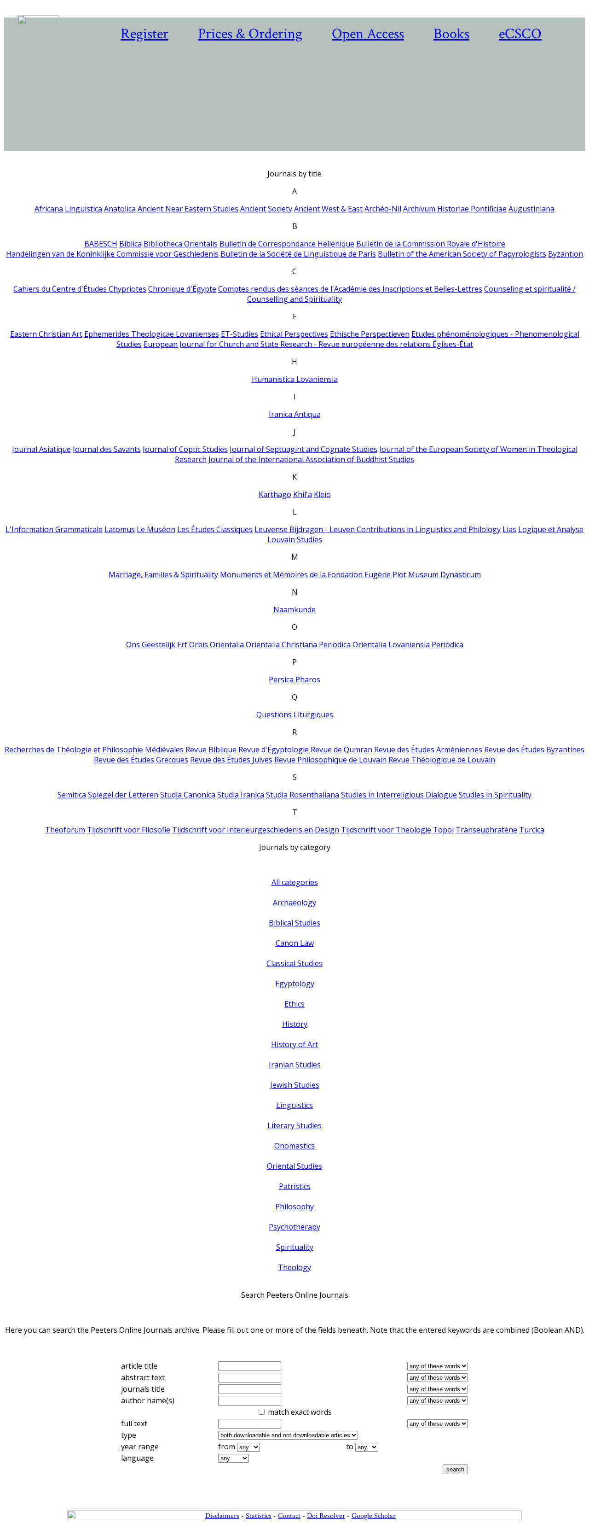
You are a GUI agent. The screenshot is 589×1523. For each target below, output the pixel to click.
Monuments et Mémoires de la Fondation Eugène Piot (313, 574)
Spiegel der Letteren (123, 795)
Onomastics (294, 1146)
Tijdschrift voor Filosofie (128, 830)
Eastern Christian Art (46, 334)
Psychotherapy (294, 1227)
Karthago (275, 494)
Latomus (119, 529)
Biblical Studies (294, 923)
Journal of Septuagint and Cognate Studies (303, 449)
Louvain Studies (294, 539)
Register (144, 33)
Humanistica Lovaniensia (295, 379)
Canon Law (295, 943)
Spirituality (294, 1247)
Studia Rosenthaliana (302, 795)
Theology (294, 1267)
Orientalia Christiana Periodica (298, 644)
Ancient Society (266, 209)
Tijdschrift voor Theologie (386, 830)
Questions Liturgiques (294, 714)
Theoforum (65, 830)
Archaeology (294, 902)
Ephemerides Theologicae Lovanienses (151, 334)
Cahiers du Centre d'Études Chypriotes (79, 289)
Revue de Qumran (341, 749)
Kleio (322, 494)
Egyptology (294, 983)
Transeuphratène (486, 830)
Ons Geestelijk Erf (156, 644)
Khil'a (302, 494)
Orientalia (227, 644)
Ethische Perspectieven (370, 334)
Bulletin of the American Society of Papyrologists (462, 254)
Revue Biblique (211, 749)
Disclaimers (222, 1516)
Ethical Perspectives (294, 334)
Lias (509, 529)
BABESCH (100, 244)
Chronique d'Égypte (182, 289)
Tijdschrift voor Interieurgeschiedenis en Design (255, 830)
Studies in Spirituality (495, 795)
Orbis (198, 644)
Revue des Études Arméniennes (428, 749)
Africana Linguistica (68, 209)
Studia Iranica (240, 795)
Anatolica (120, 209)
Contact (289, 1516)
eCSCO (520, 33)
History (294, 1024)
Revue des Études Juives (231, 760)
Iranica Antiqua (295, 414)
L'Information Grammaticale (54, 529)
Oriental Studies (294, 1166)
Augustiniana (531, 209)
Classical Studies (294, 963)
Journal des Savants (107, 449)
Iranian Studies (295, 1065)
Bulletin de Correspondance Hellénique (286, 244)
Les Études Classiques (215, 529)
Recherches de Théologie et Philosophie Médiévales (94, 749)
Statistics (258, 1516)
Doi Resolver (326, 1516)
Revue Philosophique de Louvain (330, 760)
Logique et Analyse (550, 529)
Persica (281, 679)
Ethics (294, 1004)
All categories (294, 882)
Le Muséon (156, 529)
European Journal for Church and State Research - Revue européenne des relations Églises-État (308, 344)
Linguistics (294, 1105)
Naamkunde (294, 609)
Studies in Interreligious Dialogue (399, 795)
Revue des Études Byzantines (534, 749)
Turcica (531, 830)
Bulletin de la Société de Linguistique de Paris (298, 254)
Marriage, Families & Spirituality (163, 574)
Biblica (130, 244)
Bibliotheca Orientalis (181, 244)
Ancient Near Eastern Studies (188, 209)
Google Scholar (374, 1516)
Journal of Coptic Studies (185, 449)
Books (451, 33)
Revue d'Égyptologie (273, 749)
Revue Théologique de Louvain (441, 760)
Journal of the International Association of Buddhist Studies (311, 459)
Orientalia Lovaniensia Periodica (407, 644)
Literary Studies (294, 1125)
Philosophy (294, 1206)
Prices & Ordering (250, 33)
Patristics (295, 1186)
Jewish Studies (294, 1085)
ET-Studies (239, 334)
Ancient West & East (328, 209)
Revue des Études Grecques (141, 760)
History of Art (294, 1044)
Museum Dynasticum (444, 574)
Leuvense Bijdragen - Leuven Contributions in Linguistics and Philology (377, 529)
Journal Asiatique (41, 449)
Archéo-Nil (382, 209)
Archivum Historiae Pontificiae (455, 209)
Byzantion (565, 254)
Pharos (307, 679)
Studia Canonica (187, 795)
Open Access (368, 33)
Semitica (72, 795)
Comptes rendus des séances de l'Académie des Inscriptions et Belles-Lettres (350, 289)
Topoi (443, 830)
